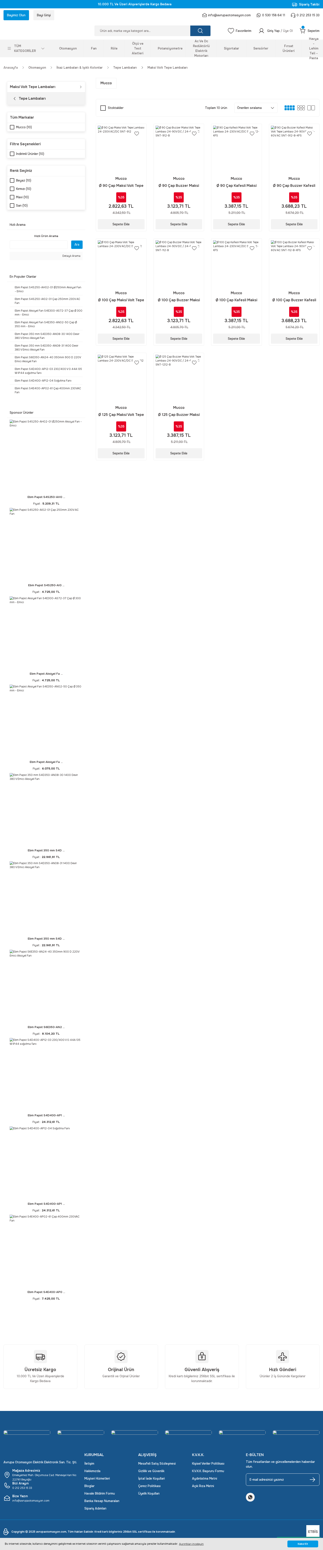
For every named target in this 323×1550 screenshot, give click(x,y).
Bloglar (89, 1486)
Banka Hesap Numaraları (101, 1501)
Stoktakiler (115, 108)
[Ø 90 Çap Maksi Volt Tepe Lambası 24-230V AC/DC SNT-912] (121, 149)
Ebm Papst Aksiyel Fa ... (46, 674)
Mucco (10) (24, 127)
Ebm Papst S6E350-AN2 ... (46, 1027)
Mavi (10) (22, 197)
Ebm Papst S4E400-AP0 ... (46, 1292)
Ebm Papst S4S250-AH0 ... (46, 497)
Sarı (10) (22, 206)
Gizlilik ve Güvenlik (151, 1471)
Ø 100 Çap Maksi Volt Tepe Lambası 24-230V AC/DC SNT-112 (121, 300)
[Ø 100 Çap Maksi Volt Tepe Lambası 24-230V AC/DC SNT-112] (121, 263)
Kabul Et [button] (303, 1544)
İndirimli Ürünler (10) (30, 154)
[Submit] (312, 1479)
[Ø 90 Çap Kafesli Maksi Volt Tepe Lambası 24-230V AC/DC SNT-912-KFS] (236, 149)
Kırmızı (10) (23, 189)
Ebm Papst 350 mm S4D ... (46, 850)
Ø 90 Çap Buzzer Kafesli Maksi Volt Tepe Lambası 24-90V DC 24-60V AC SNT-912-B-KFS (294, 185)
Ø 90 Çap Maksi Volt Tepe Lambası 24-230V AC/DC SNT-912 (121, 185)
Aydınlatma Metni (204, 1478)
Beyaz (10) (23, 180)
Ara (76, 244)
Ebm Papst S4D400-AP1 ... (46, 1115)
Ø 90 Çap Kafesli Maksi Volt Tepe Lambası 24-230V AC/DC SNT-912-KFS (236, 185)
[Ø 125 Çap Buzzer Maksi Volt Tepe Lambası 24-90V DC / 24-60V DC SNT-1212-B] (179, 378)
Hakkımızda (92, 1471)
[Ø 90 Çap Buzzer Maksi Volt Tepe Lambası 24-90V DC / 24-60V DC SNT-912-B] (179, 149)
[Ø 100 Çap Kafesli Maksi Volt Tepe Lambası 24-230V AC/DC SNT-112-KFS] (236, 263)
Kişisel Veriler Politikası (208, 1464)
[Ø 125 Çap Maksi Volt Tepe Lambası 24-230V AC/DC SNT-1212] (121, 378)
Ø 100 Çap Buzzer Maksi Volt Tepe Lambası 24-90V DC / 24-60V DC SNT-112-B (179, 300)
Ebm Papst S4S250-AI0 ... (46, 585)
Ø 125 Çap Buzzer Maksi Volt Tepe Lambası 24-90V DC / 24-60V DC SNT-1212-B (179, 414)
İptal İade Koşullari (151, 1478)
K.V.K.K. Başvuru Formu (208, 1471)
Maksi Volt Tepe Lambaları (167, 68)
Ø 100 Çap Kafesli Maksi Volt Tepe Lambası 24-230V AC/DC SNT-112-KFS (236, 300)
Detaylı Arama (71, 256)
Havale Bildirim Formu (99, 1493)
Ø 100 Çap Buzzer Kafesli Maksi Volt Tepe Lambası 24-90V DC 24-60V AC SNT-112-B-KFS (294, 300)
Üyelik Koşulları (149, 1493)
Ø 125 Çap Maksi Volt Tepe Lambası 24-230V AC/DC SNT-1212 (121, 414)
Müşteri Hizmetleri (97, 1478)
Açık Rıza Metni (203, 1486)
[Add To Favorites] (136, 133)
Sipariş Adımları (95, 1508)
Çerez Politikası (149, 1486)
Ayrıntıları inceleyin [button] (191, 1544)
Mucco (121, 178)
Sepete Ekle (121, 224)
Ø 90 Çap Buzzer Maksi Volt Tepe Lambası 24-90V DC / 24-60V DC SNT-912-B (179, 185)
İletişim (89, 1464)
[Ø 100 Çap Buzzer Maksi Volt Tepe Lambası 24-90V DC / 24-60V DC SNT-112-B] (179, 263)
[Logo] (40, 31)
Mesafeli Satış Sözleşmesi (157, 1464)
